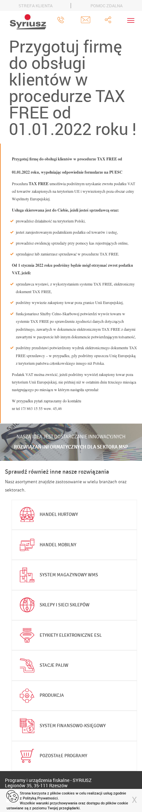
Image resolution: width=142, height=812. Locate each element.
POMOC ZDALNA (106, 6)
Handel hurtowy (59, 514)
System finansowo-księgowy (73, 725)
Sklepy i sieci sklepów (64, 605)
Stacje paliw (54, 665)
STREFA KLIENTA (35, 6)
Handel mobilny (58, 545)
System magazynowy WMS (69, 575)
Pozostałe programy (63, 756)
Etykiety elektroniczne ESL (71, 635)
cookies (68, 793)
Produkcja (52, 695)
